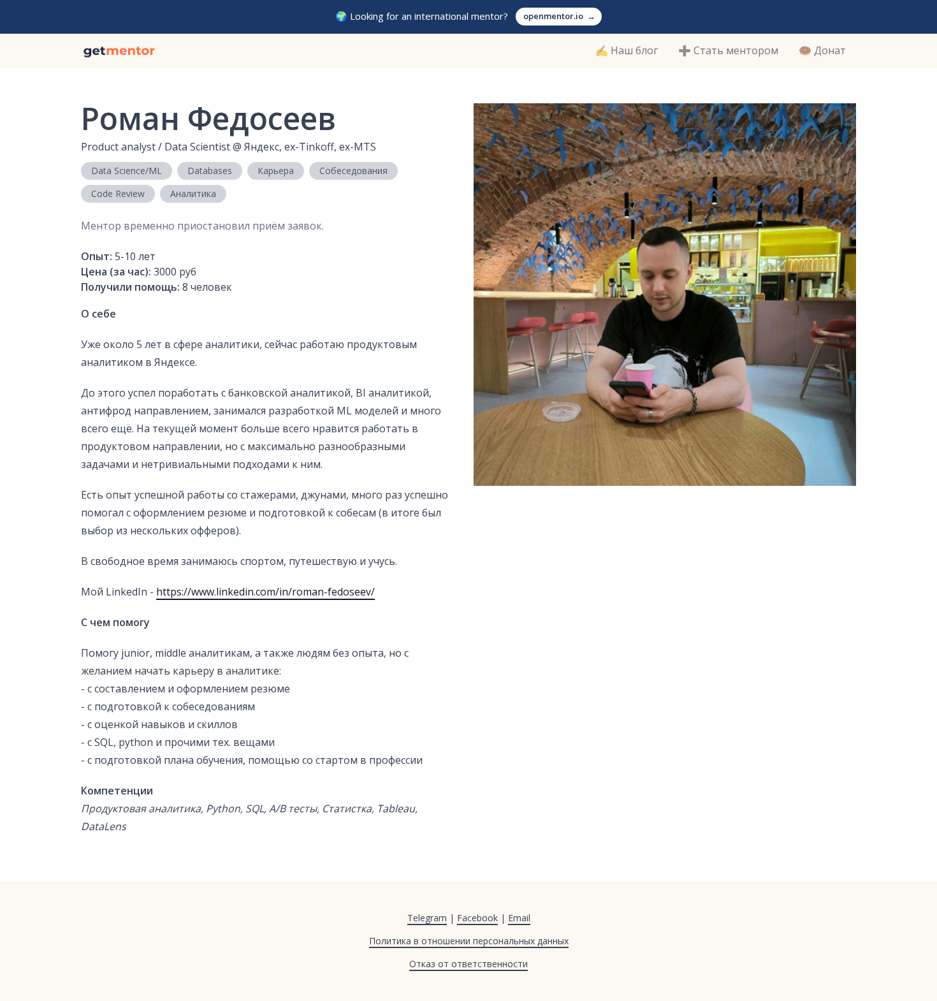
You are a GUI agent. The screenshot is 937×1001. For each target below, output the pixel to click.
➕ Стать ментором (728, 50)
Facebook (477, 918)
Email (519, 918)
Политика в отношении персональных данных (469, 941)
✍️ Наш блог (626, 50)
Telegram (427, 918)
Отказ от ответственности (468, 964)
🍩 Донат (822, 50)
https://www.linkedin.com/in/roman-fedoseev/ (265, 592)
